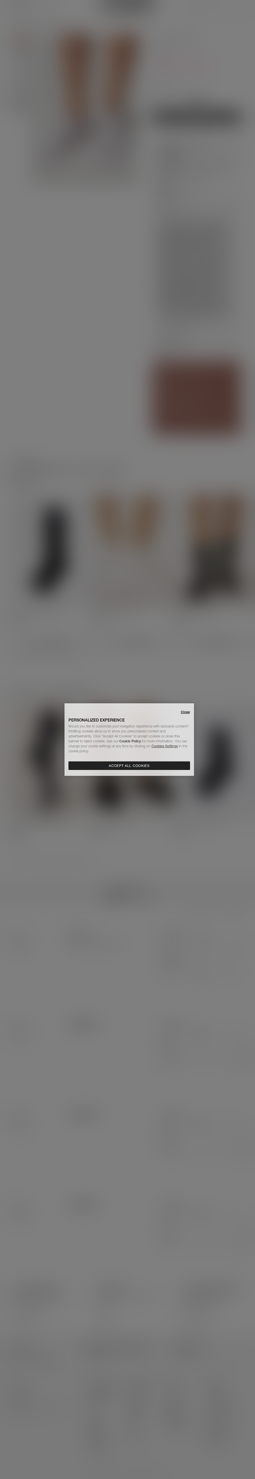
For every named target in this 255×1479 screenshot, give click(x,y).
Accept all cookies (129, 765)
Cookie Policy (130, 741)
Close (185, 712)
